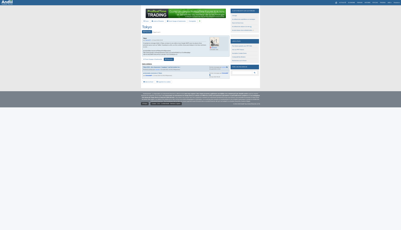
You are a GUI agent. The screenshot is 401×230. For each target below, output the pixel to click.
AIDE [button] (389, 2)
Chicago (234, 15)
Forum (147, 21)
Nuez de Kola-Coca (237, 23)
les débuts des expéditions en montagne (243, 19)
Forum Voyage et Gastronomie (177, 21)
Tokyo (147, 27)
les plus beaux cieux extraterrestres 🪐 (243, 30)
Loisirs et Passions (158, 21)
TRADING (383, 2)
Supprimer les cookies (164, 82)
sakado (157, 69)
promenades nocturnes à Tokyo (152, 73)
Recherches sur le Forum (239, 60)
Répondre (148, 31)
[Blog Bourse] (7, 2)
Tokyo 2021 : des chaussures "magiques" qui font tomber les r (161, 67)
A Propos (144, 103)
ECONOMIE (351, 2)
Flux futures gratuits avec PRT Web (242, 46)
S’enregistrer (192, 21)
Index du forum (149, 82)
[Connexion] (200, 21)
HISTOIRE (367, 2)
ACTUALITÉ (342, 2)
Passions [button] (396, 2)
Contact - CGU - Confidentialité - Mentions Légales (166, 103)
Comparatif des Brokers (239, 57)
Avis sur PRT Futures (238, 49)
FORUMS (359, 2)
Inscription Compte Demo (239, 53)
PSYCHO (375, 2)
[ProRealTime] (186, 13)
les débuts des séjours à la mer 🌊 (242, 26)
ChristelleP (148, 75)
